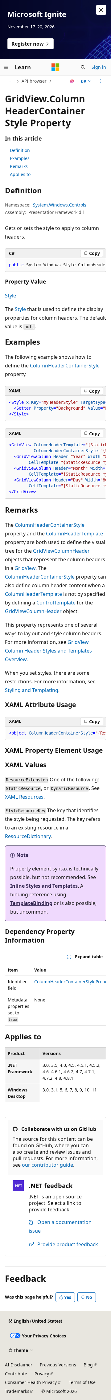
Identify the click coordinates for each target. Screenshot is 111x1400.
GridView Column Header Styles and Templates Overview (48, 651)
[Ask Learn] (72, 81)
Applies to (20, 174)
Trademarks (17, 1391)
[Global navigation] (6, 67)
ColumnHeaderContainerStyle (65, 365)
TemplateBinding (31, 903)
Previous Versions (58, 1365)
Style (10, 295)
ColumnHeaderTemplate (74, 533)
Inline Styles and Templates (44, 885)
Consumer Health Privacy (31, 1382)
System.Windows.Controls (59, 205)
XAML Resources (24, 796)
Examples (20, 158)
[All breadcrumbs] (10, 81)
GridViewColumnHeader (61, 550)
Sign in (99, 67)
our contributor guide (47, 1164)
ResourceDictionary (28, 836)
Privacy (42, 1374)
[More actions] (100, 81)
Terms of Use (82, 1382)
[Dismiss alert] (101, 10)
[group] (55, 265)
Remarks (19, 166)
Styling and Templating (31, 690)
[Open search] (83, 67)
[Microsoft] (55, 67)
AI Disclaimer (18, 1365)
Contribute (16, 1374)
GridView (24, 568)
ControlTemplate (56, 602)
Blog (88, 1365)
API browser (34, 81)
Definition (20, 150)
